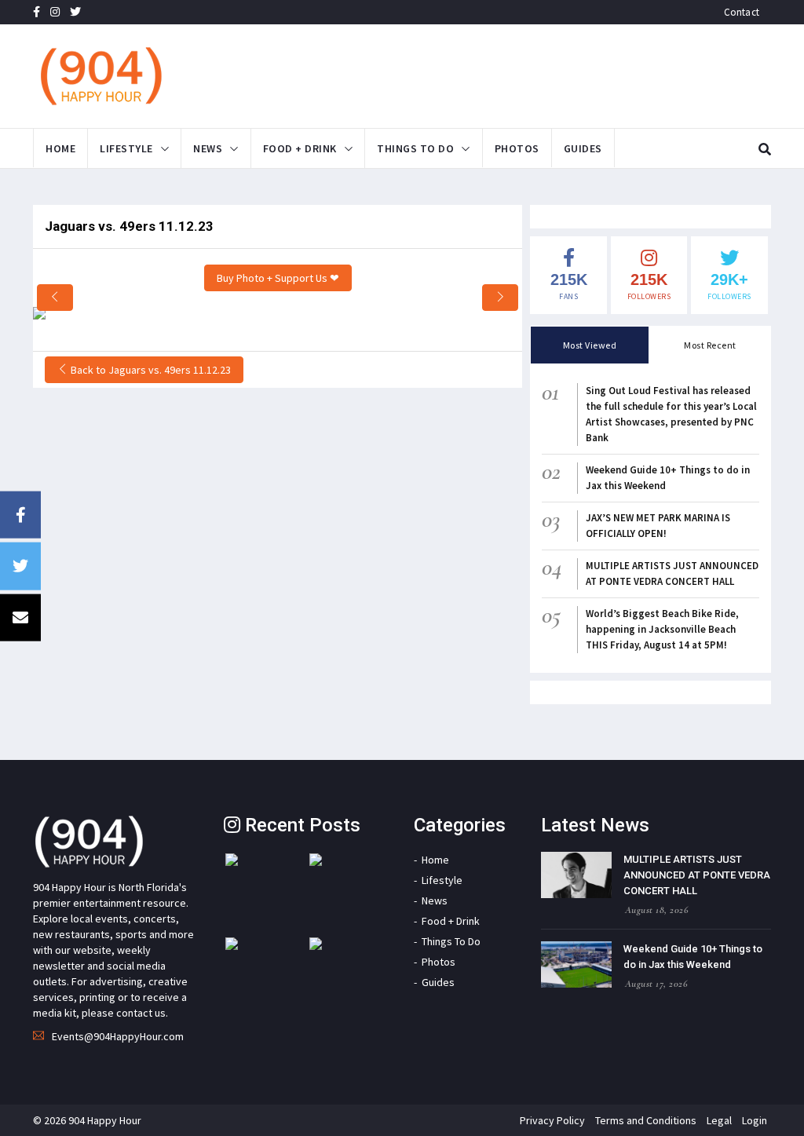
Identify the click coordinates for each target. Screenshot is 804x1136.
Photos (517, 148)
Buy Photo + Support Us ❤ (278, 278)
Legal (719, 1120)
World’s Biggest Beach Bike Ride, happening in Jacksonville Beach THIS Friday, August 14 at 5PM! (662, 629)
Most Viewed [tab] (590, 345)
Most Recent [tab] (710, 345)
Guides (583, 148)
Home (60, 148)
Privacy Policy (552, 1120)
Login (754, 1120)
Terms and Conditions (645, 1120)
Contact (741, 12)
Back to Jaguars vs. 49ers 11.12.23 (149, 370)
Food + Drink (300, 148)
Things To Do (415, 148)
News (207, 148)
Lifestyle (126, 148)
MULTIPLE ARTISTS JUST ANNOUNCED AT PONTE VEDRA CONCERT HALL (696, 875)
